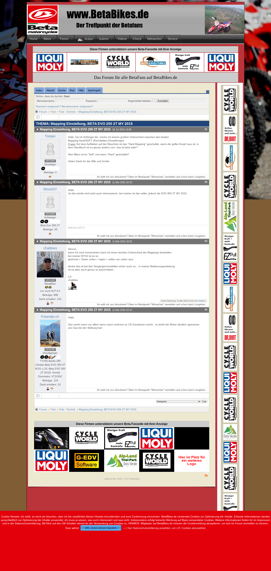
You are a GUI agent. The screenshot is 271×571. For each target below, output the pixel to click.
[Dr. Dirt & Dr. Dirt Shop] (187, 69)
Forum (64, 38)
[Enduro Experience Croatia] (84, 64)
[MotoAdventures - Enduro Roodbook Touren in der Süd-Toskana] (153, 68)
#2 (206, 182)
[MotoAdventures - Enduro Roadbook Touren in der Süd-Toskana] (230, 170)
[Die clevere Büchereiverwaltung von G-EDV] (86, 467)
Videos (122, 38)
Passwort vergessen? (48, 106)
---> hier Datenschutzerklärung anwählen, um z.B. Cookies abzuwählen (164, 527)
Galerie (104, 38)
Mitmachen (154, 38)
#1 (206, 129)
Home (34, 38)
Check (137, 38)
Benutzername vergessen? (77, 106)
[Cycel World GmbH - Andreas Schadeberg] (118, 69)
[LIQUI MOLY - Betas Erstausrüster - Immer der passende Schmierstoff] (156, 448)
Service (173, 38)
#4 (206, 309)
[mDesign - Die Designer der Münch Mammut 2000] (51, 448)
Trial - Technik (67, 111)
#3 (206, 241)
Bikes (47, 38)
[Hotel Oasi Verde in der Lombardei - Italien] (121, 455)
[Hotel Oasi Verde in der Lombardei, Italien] (230, 439)
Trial (53, 111)
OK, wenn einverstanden (101, 527)
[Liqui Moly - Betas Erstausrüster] (50, 70)
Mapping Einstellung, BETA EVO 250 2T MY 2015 (107, 111)
